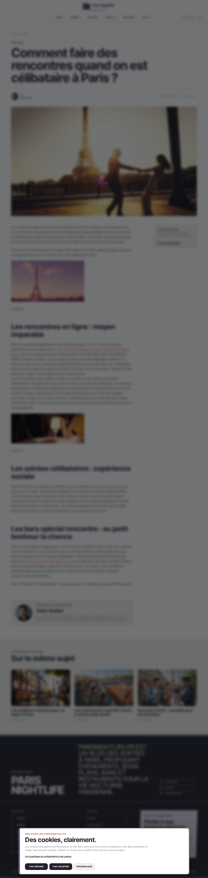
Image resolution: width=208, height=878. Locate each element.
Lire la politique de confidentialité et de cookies (48, 856)
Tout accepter (61, 866)
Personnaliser (84, 866)
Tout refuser (36, 866)
